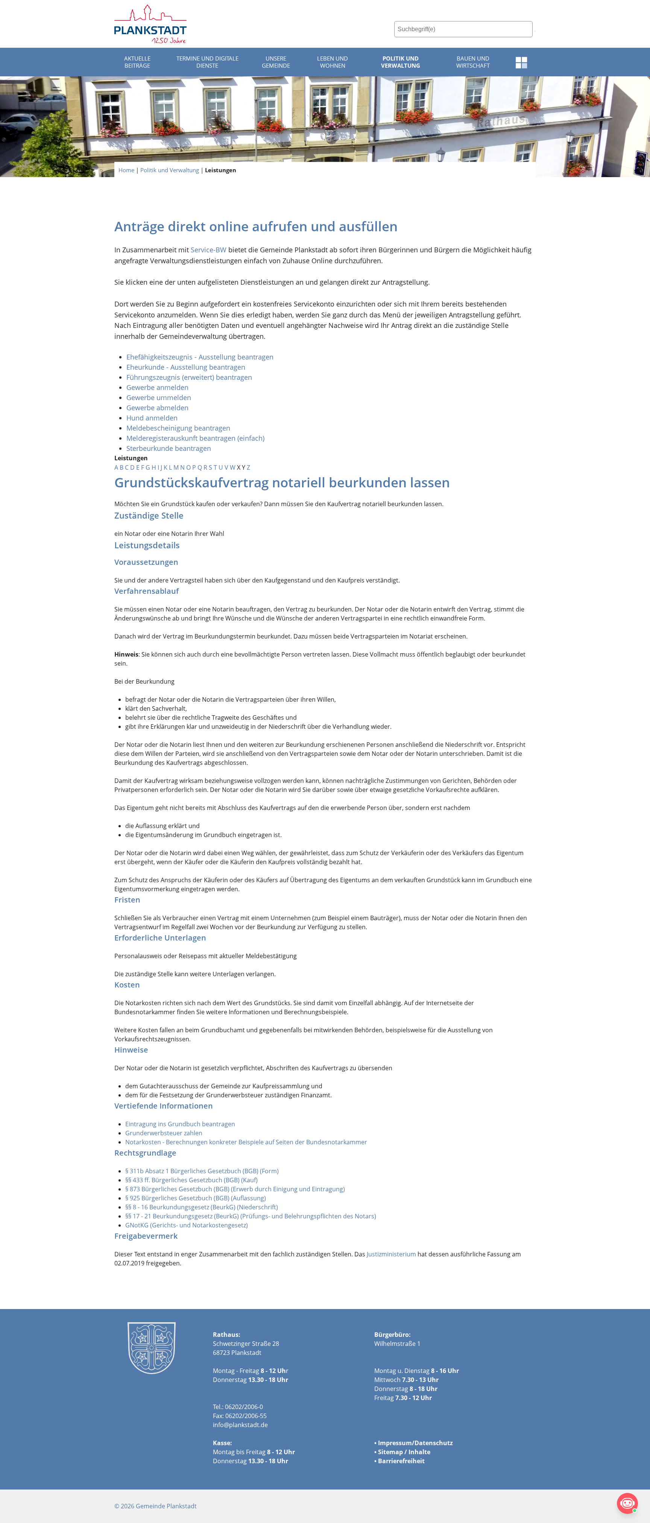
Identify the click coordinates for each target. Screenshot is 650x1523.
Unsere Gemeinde (276, 62)
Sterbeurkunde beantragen (168, 448)
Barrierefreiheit (401, 1461)
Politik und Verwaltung (400, 62)
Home (126, 169)
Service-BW (208, 249)
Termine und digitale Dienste (207, 62)
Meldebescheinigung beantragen (178, 427)
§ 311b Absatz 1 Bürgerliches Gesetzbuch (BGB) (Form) (202, 1171)
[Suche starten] (535, 31)
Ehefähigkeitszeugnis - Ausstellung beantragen (199, 356)
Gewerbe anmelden (157, 387)
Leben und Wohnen (332, 62)
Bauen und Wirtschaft (473, 62)
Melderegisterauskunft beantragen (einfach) (195, 438)
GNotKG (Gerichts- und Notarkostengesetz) (186, 1225)
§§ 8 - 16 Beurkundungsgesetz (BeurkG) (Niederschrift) (201, 1207)
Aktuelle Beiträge (137, 62)
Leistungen (220, 169)
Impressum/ (396, 1443)
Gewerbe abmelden (158, 407)
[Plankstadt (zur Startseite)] (150, 24)
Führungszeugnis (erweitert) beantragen (189, 377)
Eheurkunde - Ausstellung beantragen (185, 367)
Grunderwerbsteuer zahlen (163, 1133)
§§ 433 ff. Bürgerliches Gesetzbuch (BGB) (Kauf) (191, 1180)
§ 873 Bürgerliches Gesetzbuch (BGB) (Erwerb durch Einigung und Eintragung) (235, 1189)
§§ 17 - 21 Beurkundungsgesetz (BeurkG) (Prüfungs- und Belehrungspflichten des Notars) (250, 1216)
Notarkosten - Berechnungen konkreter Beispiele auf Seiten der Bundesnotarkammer (246, 1142)
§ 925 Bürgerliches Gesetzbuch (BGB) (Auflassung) (195, 1198)
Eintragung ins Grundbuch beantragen (180, 1124)
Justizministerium (391, 1254)
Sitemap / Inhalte (404, 1452)
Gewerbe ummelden (158, 397)
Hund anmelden (152, 417)
